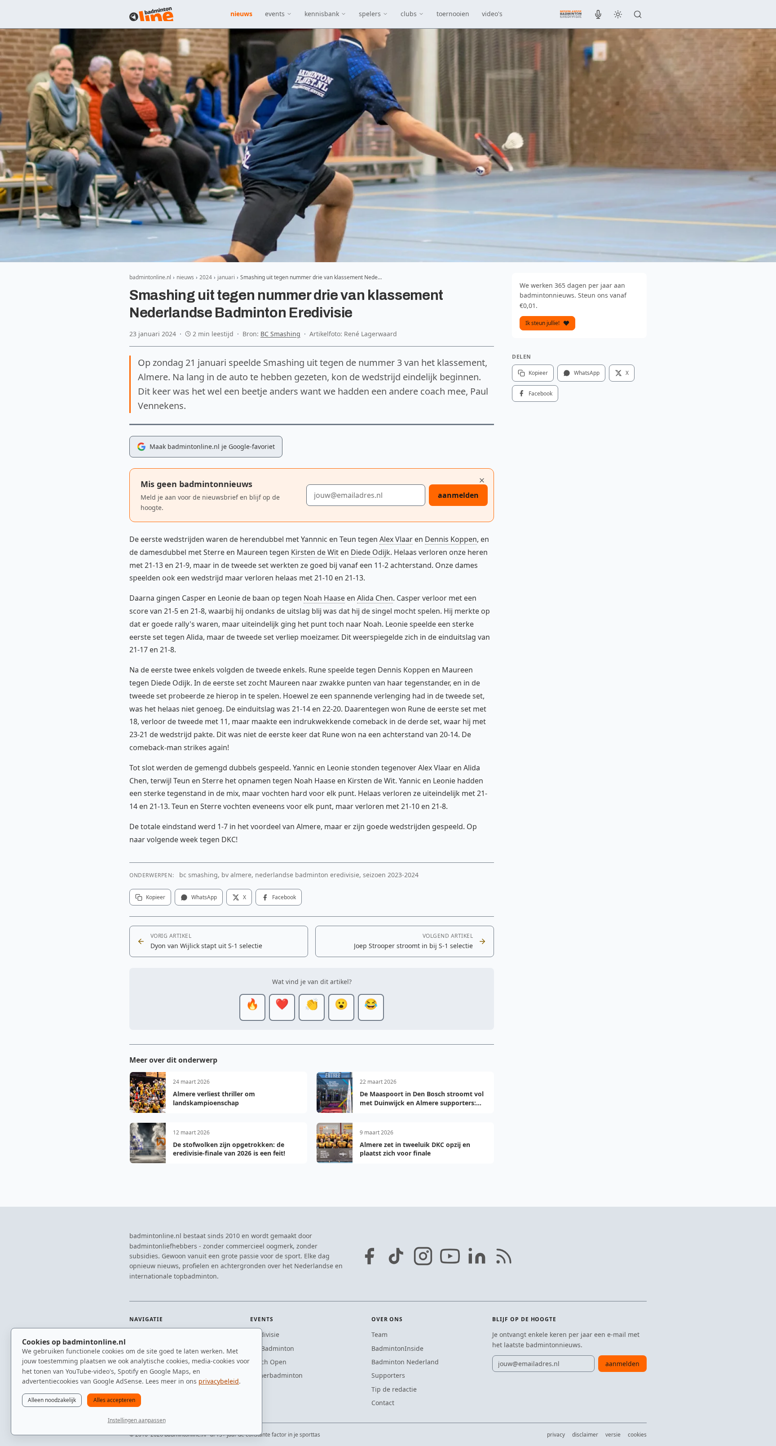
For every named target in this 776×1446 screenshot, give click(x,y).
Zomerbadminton (276, 1375)
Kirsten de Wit (315, 552)
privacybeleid (218, 1381)
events (275, 13)
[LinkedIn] (477, 1256)
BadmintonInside (397, 1348)
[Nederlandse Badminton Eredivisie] (571, 14)
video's (492, 13)
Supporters (388, 1375)
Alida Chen (375, 598)
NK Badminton (272, 1348)
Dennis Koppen (451, 539)
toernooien (452, 13)
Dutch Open (268, 1362)
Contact (382, 1402)
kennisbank (321, 13)
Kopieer (155, 897)
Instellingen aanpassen (137, 1420)
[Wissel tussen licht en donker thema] (618, 14)
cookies (637, 1434)
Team (379, 1334)
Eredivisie (264, 1334)
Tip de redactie (394, 1389)
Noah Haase (324, 598)
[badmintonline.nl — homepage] (151, 14)
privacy (556, 1434)
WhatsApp (204, 897)
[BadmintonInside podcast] (598, 14)
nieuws (241, 13)
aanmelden (458, 495)
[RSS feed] (504, 1256)
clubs (409, 13)
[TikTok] (396, 1256)
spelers (370, 13)
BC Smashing (280, 334)
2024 (205, 277)
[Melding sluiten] (482, 480)
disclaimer (585, 1434)
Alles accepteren (114, 1400)
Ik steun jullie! (542, 323)
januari (226, 277)
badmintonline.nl (150, 277)
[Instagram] (423, 1256)
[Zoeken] (638, 14)
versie (613, 1434)
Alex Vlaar (396, 539)
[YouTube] (450, 1256)
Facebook (284, 897)
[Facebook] (369, 1256)
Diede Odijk (370, 552)
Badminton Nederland (405, 1362)
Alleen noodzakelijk (52, 1400)
